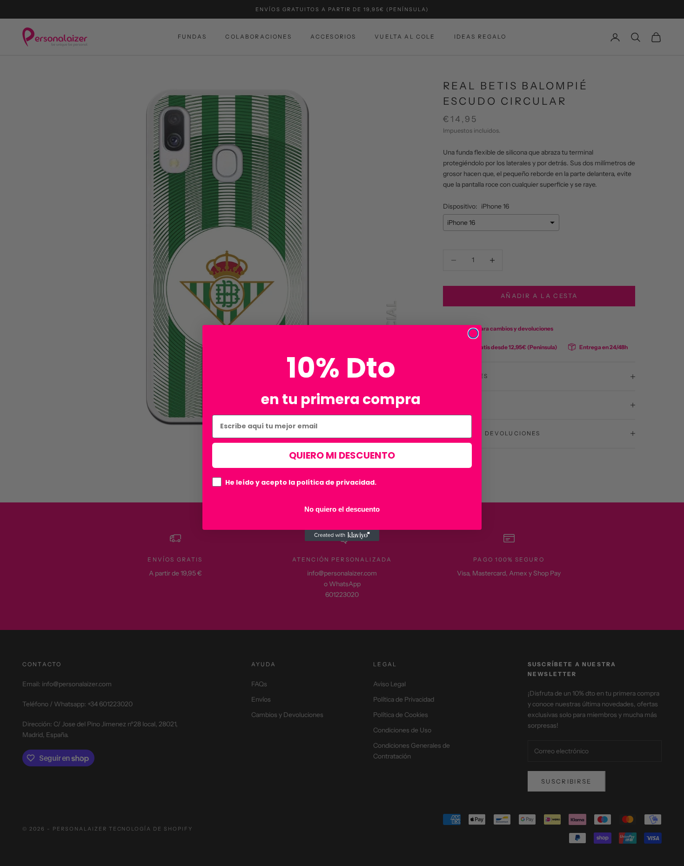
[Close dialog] (473, 333)
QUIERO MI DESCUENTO (342, 455)
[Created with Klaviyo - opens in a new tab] (342, 535)
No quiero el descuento (342, 509)
